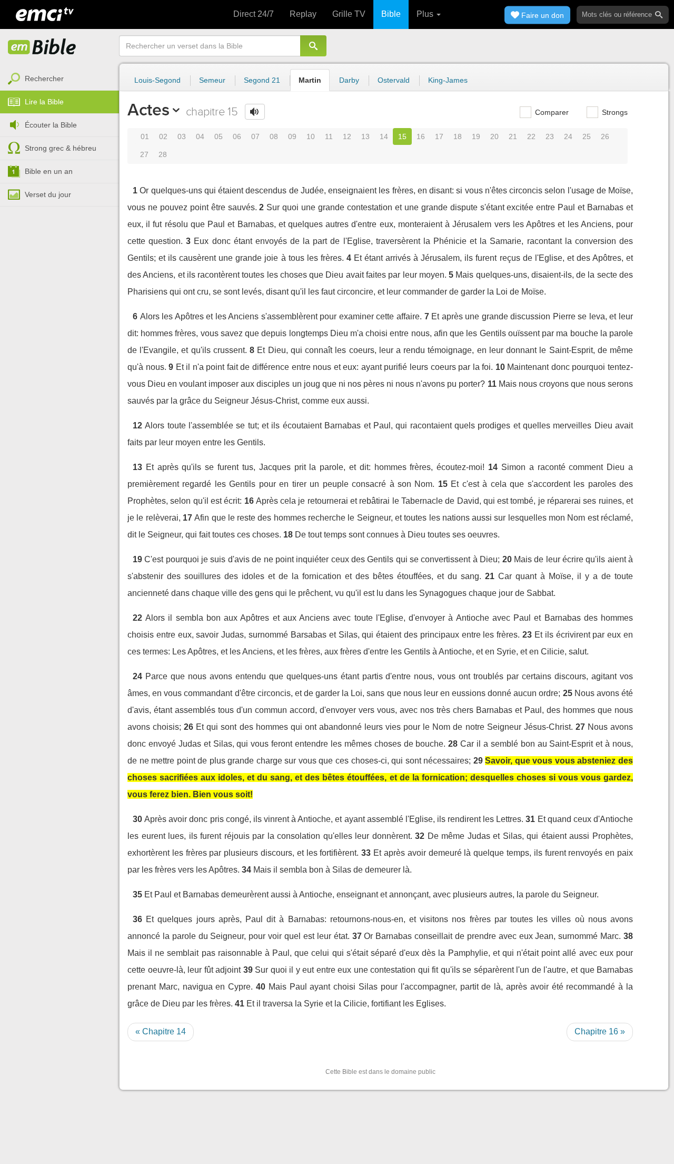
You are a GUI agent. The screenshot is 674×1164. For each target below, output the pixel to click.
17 (439, 136)
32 (419, 836)
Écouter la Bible (51, 125)
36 (137, 919)
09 (292, 136)
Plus (426, 13)
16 (421, 136)
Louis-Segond (157, 80)
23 (550, 136)
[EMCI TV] (45, 13)
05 (218, 136)
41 (239, 1003)
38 (628, 936)
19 (476, 136)
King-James (448, 80)
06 (237, 136)
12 (347, 136)
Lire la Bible (44, 101)
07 (255, 136)
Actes (148, 109)
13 (365, 136)
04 (200, 136)
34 (246, 869)
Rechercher (44, 78)
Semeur (212, 80)
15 (402, 136)
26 (605, 136)
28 (162, 154)
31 (530, 819)
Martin (310, 80)
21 (513, 136)
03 (181, 136)
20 (494, 136)
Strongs (614, 112)
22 (531, 136)
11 (329, 136)
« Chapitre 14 (160, 1031)
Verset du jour (48, 194)
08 (274, 136)
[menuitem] (59, 79)
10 (310, 136)
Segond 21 (262, 80)
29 (478, 760)
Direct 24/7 (253, 13)
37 (357, 936)
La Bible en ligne (42, 47)
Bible (391, 13)
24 (568, 136)
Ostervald (394, 80)
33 (366, 852)
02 (163, 136)
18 (457, 136)
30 (137, 819)
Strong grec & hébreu (60, 148)
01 (145, 136)
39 (248, 969)
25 (586, 136)
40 (260, 986)
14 (384, 136)
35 (137, 894)
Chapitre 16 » (599, 1031)
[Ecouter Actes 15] (255, 112)
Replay (303, 13)
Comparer (551, 112)
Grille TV (348, 13)
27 (144, 154)
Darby (349, 80)
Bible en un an (49, 171)
